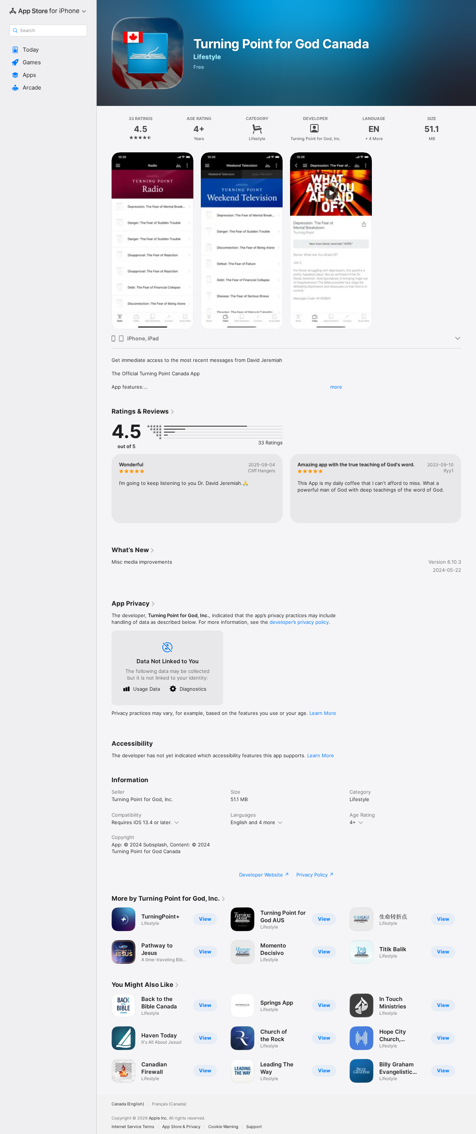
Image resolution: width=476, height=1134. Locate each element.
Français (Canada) (169, 1104)
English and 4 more (253, 822)
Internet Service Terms (133, 1127)
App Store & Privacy (181, 1127)
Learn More (322, 713)
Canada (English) (128, 1104)
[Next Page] (468, 488)
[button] (48, 49)
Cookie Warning (223, 1127)
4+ (353, 822)
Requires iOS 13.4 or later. (142, 822)
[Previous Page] (104, 488)
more (336, 387)
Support (254, 1127)
